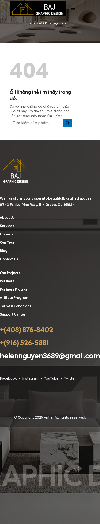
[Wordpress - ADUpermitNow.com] (38, 8)
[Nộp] (67, 123)
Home (32, 23)
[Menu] (73, 8)
